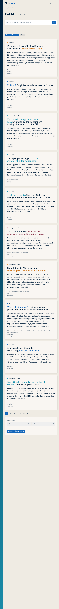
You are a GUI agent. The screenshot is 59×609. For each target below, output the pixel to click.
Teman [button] (22, 34)
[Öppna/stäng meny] (55, 3)
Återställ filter (19, 431)
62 (24, 413)
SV (50, 3)
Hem (6, 8)
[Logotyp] (10, 3)
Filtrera (10, 431)
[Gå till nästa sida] (27, 413)
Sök (54, 22)
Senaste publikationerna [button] (12, 34)
